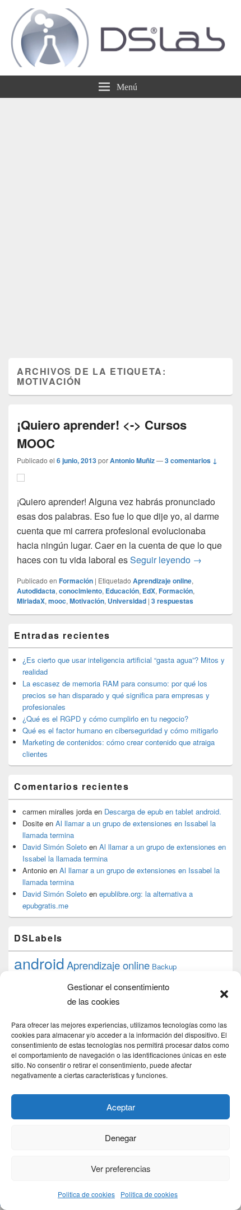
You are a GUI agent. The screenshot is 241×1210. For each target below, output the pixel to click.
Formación (76, 581)
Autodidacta (36, 591)
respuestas (172, 601)
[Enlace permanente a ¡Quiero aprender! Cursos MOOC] (21, 487)
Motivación (86, 601)
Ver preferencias (121, 1168)
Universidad (127, 601)
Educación (122, 591)
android (39, 963)
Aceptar (120, 1107)
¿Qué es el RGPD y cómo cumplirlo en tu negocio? (105, 718)
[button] (224, 994)
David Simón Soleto (54, 846)
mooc (57, 601)
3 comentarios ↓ (191, 460)
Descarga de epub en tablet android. (162, 811)
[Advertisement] (120, 223)
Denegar (120, 1137)
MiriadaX (31, 601)
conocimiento (80, 591)
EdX (148, 591)
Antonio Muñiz (132, 460)
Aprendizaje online (162, 581)
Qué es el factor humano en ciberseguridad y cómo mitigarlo (120, 730)
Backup (164, 966)
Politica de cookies (86, 1194)
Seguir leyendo (166, 559)
